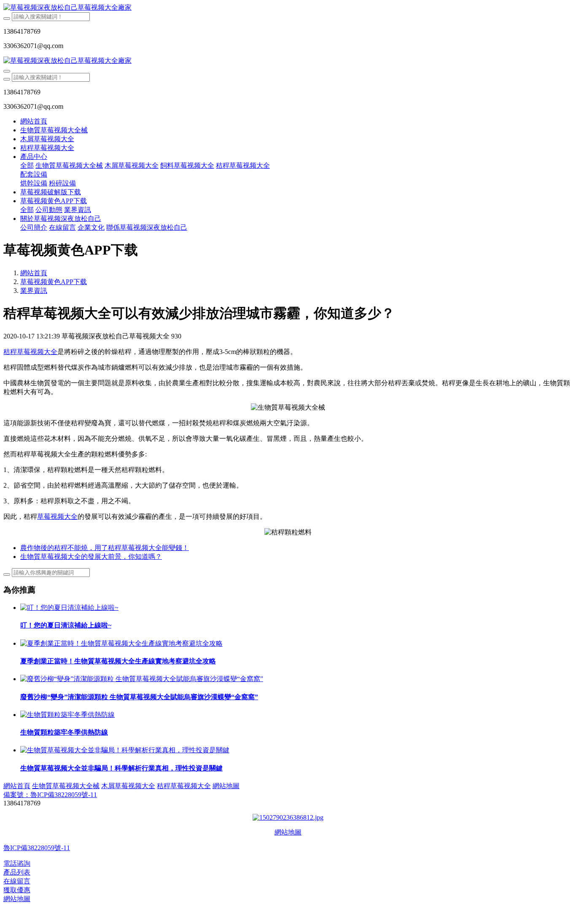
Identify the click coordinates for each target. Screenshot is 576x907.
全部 (27, 165)
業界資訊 (33, 290)
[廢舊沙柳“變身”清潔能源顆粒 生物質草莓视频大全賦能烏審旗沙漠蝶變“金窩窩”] (141, 678)
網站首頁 (33, 121)
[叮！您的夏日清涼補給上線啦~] (69, 607)
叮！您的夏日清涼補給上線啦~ (65, 625)
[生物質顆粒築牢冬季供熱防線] (67, 714)
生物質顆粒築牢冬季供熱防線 (64, 732)
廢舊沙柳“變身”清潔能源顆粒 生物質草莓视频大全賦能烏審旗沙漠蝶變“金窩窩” (139, 696)
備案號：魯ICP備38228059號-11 (50, 794)
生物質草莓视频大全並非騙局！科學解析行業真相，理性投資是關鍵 (121, 768)
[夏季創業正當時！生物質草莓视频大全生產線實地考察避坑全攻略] (121, 643)
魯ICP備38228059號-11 (36, 847)
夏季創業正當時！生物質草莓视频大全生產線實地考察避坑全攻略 (118, 661)
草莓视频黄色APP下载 (53, 281)
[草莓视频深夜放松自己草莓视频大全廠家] (288, 7)
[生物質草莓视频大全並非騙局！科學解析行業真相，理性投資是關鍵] (124, 750)
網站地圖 (288, 832)
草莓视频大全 (57, 516)
